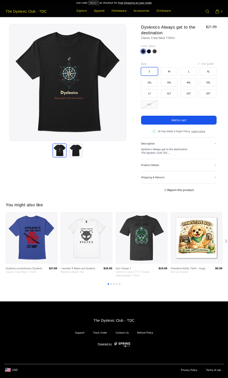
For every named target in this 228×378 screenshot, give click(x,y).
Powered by (105, 343)
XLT (169, 93)
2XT (188, 93)
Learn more (198, 131)
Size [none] (143, 64)
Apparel (99, 11)
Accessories (141, 11)
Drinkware (164, 11)
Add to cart (178, 120)
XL (208, 71)
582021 (93, 2)
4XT (149, 104)
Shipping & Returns (153, 177)
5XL (208, 82)
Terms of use (213, 369)
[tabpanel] (67, 82)
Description (148, 143)
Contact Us (122, 332)
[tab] (59, 150)
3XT (208, 93)
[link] (31, 238)
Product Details (150, 165)
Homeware (119, 11)
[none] (205, 64)
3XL (169, 82)
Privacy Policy (189, 369)
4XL (189, 82)
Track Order (100, 332)
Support (79, 332)
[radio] (149, 71)
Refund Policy (145, 332)
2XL (149, 82)
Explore (82, 11)
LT (149, 93)
